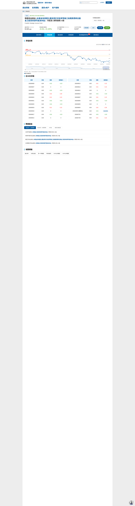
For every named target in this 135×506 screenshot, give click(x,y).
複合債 (26, 153)
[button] (29, 2)
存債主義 (33, 153)
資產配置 (70, 35)
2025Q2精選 (57, 153)
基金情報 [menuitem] (25, 8)
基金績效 (60, 35)
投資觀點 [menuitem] (35, 8)
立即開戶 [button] (102, 2)
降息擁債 (48, 153)
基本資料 (38, 35)
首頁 (23, 11)
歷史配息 (96, 35)
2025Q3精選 (66, 153)
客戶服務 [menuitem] (55, 8)
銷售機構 (86, 27)
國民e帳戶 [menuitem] (45, 8)
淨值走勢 (49, 35)
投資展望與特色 (84, 35)
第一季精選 (41, 153)
